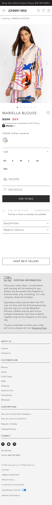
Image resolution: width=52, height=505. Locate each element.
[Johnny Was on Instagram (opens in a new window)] (8, 444)
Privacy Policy (8, 480)
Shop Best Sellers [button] (26, 261)
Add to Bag (26, 199)
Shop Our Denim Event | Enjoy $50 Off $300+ (26, 3)
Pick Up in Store (18, 210)
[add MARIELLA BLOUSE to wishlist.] (48, 113)
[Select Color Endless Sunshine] (5, 140)
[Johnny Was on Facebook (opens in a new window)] (3, 444)
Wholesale (5, 400)
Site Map (5, 470)
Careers (4, 348)
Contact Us (6, 353)
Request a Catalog (9, 424)
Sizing (3, 372)
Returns (4, 367)
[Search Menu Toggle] (38, 10)
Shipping (5, 386)
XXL (5, 169)
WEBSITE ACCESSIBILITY (11, 496)
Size (5, 152)
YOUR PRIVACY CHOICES (11, 490)
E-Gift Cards (6, 377)
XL (37, 161)
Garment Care (7, 391)
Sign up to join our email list (13, 419)
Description (10, 223)
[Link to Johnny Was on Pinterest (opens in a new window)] (14, 444)
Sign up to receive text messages (15, 414)
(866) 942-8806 (14, 455)
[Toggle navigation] (4, 10)
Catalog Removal (8, 429)
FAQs (3, 381)
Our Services (6, 451)
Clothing (6, 18)
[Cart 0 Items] (48, 10)
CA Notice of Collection (13, 485)
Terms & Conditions (10, 475)
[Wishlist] (43, 10)
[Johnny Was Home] (17, 10)
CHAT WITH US (15, 189)
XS (4, 161)
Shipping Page (39, 328)
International (6, 395)
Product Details (13, 230)
